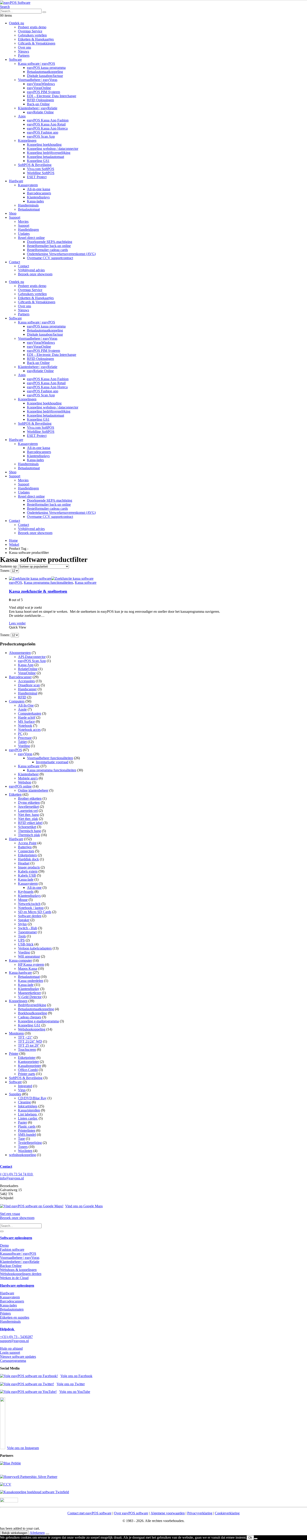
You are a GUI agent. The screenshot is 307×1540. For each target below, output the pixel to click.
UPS (21, 940)
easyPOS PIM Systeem (43, 92)
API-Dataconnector (32, 657)
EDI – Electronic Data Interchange (51, 96)
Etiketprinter (27, 1058)
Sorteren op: (9, 566)
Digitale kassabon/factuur (45, 76)
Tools (22, 936)
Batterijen (25, 847)
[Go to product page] (158, 579)
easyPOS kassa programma (46, 68)
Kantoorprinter (28, 1062)
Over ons (24, 47)
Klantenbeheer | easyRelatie (37, 108)
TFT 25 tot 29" (29, 1045)
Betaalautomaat (29, 209)
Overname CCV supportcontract (50, 258)
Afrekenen (37, 1533)
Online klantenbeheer (33, 790)
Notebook (25, 725)
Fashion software (12, 1249)
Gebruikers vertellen (32, 35)
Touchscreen (27, 1049)
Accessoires (26, 681)
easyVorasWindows (41, 84)
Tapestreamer (27, 932)
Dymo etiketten (29, 802)
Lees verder (17, 623)
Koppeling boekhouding (44, 144)
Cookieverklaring (227, 1513)
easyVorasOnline (39, 88)
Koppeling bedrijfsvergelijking (48, 153)
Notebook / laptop (31, 908)
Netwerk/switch (29, 904)
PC (20, 734)
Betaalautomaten (12, 1309)
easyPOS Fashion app (42, 132)
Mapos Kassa (27, 968)
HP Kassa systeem (31, 964)
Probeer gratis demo (32, 27)
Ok (250, 1537)
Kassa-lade (25, 879)
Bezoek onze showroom (35, 274)
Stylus (22, 924)
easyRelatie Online (40, 112)
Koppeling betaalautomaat (45, 157)
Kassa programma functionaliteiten (48, 582)
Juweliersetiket (28, 806)
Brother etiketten (30, 798)
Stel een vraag (10, 1214)
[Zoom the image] (153, 1463)
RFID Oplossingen (40, 100)
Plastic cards (27, 1126)
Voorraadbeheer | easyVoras (37, 80)
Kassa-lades (35, 201)
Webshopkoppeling (31, 1029)
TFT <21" (25, 1037)
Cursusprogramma (13, 1361)
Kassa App (25, 665)
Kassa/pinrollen (29, 1110)
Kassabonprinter (29, 1066)
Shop (12, 213)
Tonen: (5, 570)
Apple (22, 709)
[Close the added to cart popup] (47, 1534)
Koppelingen (27, 140)
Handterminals (28, 205)
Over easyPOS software (131, 1513)
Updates (24, 234)
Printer (13, 1053)
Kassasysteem (28, 185)
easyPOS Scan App (41, 136)
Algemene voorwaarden (168, 1513)
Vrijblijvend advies (31, 270)
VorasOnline (27, 673)
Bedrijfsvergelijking (32, 1005)
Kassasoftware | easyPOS (18, 1253)
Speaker (23, 920)
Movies (23, 221)
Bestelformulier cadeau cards (47, 250)
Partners (23, 55)
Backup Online (11, 1266)
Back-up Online (38, 104)
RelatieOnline (28, 669)
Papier (22, 1122)
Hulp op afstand (11, 1348)
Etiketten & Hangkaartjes (36, 39)
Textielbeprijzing (30, 1143)
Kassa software (85, 582)
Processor (25, 738)
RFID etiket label (30, 823)
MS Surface (26, 721)
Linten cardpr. (28, 1118)
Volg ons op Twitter (71, 1384)
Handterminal (27, 693)
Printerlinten (26, 1130)
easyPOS (15, 582)
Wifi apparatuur (29, 956)
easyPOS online (20, 786)
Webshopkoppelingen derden (20, 1274)
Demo (4, 1245)
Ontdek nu (16, 23)
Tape (21, 1138)
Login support (10, 1352)
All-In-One (26, 705)
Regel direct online (31, 238)
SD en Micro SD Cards (34, 912)
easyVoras (25, 754)
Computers (16, 701)
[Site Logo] (15, 2)
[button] (5, 7)
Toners (23, 1147)
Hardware (16, 181)
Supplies (15, 1094)
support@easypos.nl (14, 1341)
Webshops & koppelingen (18, 1270)
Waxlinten (25, 1151)
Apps (22, 116)
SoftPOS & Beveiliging (34, 165)
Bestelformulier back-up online (49, 246)
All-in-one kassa (38, 189)
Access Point (27, 843)
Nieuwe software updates (18, 1356)
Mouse (23, 900)
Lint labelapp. (28, 1114)
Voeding (24, 746)
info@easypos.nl (12, 1178)
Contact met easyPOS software (89, 1513)
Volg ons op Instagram (23, 1448)
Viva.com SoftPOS (40, 169)
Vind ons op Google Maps (84, 1206)
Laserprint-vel (28, 811)
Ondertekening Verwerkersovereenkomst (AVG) (61, 254)
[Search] (44, 12)
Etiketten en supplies (14, 1317)
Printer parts (26, 1074)
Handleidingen (28, 229)
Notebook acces (29, 730)
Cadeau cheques (29, 1017)
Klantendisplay (28, 989)
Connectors (26, 851)
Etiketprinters (27, 855)
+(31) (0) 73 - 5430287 (16, 1337)
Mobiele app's (28, 778)
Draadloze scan (29, 685)
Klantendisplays (38, 197)
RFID (22, 697)
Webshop (24, 782)
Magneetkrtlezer (29, 993)
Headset (23, 863)
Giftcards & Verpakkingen (36, 43)
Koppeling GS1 (38, 161)
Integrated (25, 1086)
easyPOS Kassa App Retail (46, 124)
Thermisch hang (29, 831)
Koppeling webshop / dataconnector (52, 148)
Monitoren (16, 1033)
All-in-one (34, 887)
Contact (14, 262)
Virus (22, 1090)
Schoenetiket (27, 827)
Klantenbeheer (28, 774)
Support (14, 217)
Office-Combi (28, 1070)
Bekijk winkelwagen (14, 1533)
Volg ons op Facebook (76, 1376)
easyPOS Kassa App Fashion (48, 120)
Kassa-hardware (20, 972)
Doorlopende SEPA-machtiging (49, 242)
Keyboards (25, 891)
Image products (29, 867)
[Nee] (256, 1538)
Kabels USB (27, 875)
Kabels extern (28, 871)
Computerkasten (29, 713)
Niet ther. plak (28, 819)
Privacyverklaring (199, 1513)
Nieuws (23, 51)
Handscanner (27, 689)
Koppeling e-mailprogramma (38, 1021)
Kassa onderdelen (30, 981)
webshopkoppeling (22, 1155)
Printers (5, 1313)
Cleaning (24, 1102)
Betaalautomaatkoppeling (45, 72)
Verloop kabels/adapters (35, 948)
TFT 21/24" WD (30, 1041)
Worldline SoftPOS (40, 173)
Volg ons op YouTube (74, 1392)
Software (15, 59)
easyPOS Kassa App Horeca (47, 128)
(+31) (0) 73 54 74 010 (16, 1174)
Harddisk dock (28, 859)
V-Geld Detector (30, 997)
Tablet (22, 742)
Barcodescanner (20, 677)
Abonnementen (20, 653)
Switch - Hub (27, 928)
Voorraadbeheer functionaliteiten (50, 758)
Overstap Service (30, 31)
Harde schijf (26, 717)
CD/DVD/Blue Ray (32, 1098)
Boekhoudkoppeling (32, 1013)
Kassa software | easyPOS (36, 63)
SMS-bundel (27, 1134)
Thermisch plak (29, 835)
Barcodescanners (39, 193)
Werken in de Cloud (14, 1278)
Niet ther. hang (28, 815)
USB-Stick (25, 944)
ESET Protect (37, 177)
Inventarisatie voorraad (52, 762)
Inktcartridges (27, 1106)
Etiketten (15, 794)
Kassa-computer (20, 960)
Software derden (29, 916)
